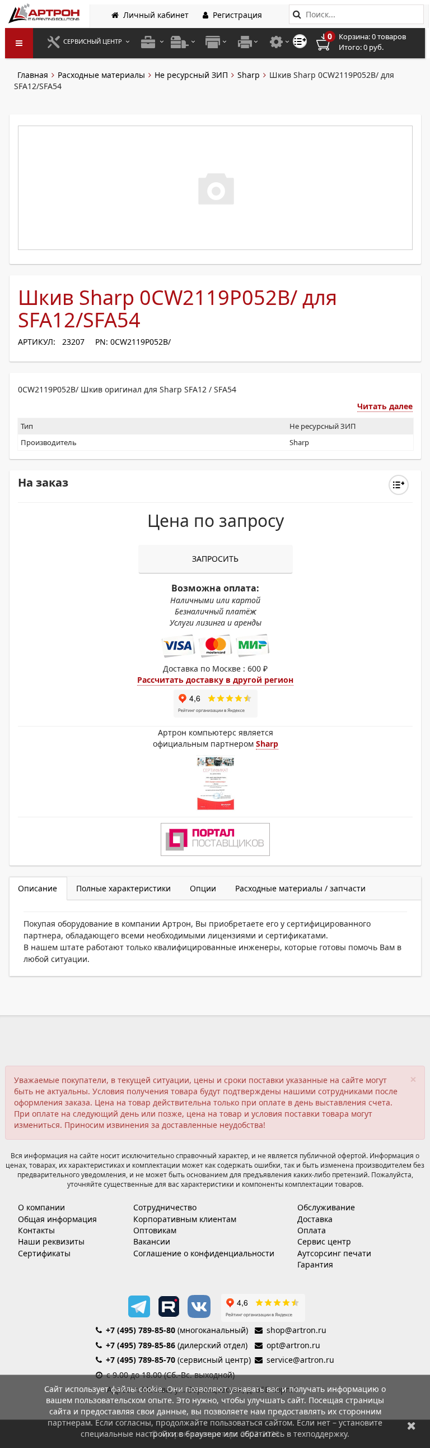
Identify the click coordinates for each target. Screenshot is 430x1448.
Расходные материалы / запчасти (300, 888)
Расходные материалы (101, 75)
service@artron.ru (300, 1359)
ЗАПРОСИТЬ (215, 558)
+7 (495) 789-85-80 (140, 1330)
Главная (32, 75)
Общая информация (57, 1219)
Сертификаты (44, 1253)
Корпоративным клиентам (184, 1219)
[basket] (369, 42)
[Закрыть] (411, 1425)
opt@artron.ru (293, 1345)
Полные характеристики (123, 888)
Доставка (315, 1219)
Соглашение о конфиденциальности (203, 1253)
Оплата (311, 1230)
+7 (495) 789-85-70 (140, 1359)
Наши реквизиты (51, 1241)
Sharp (248, 75)
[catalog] (19, 43)
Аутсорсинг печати (334, 1253)
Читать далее (385, 406)
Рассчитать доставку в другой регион (215, 679)
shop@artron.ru (296, 1330)
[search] (297, 14)
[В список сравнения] (300, 41)
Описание (37, 888)
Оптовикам (154, 1230)
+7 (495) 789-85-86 (140, 1345)
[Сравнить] (399, 485)
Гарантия (315, 1264)
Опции (203, 888)
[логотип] (45, 13)
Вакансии (151, 1241)
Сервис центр (324, 1241)
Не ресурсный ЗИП (191, 75)
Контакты (36, 1230)
